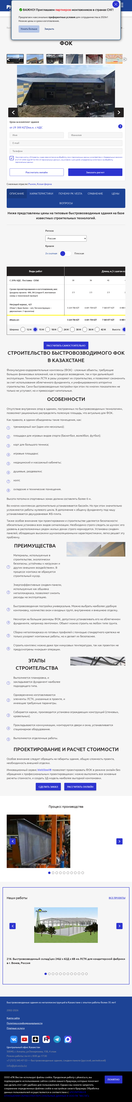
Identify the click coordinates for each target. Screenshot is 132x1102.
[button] (15, 59)
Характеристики (41, 193)
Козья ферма (44, 184)
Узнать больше (29, 28)
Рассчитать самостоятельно (66, 345)
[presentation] (13, 112)
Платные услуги (16, 1028)
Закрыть (49, 28)
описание (16, 193)
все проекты (117, 898)
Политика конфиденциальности (24, 1023)
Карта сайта (13, 1018)
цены (115, 193)
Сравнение (95, 193)
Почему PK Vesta (70, 193)
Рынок (32, 184)
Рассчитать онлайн (37, 172)
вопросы (66, 203)
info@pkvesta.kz (17, 1065)
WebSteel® (44, 769)
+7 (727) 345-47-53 (17, 1060)
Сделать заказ (48, 786)
